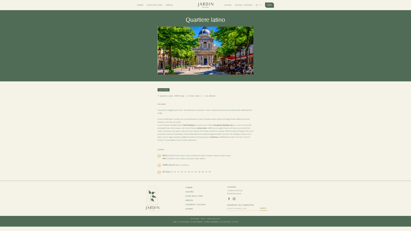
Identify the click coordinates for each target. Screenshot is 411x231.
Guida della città (154, 5)
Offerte (189, 209)
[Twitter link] (234, 199)
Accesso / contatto (243, 5)
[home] (205, 5)
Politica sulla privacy (213, 218)
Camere (140, 5)
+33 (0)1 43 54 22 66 (234, 190)
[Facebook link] (229, 199)
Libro (269, 5)
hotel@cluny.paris (234, 193)
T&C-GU (203, 218)
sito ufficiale (211, 96)
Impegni (169, 5)
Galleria (228, 5)
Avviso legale (195, 218)
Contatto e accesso (195, 205)
